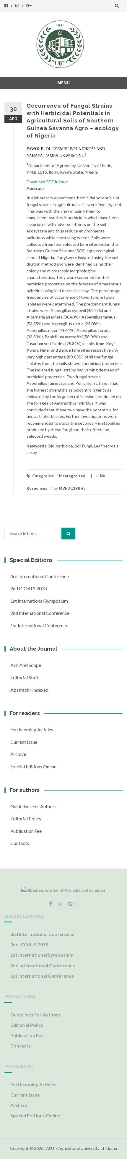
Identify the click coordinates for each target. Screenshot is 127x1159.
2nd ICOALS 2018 (28, 588)
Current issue (23, 742)
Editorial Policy (25, 818)
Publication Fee (26, 831)
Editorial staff (24, 677)
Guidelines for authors (33, 806)
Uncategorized (71, 475)
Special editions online (33, 766)
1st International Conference (39, 625)
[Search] (68, 533)
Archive (18, 754)
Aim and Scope (25, 665)
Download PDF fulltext (47, 181)
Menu (63, 82)
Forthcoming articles (31, 729)
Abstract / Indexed (29, 690)
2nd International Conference (39, 613)
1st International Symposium (39, 601)
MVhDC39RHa (72, 488)
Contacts (19, 843)
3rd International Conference (39, 576)
